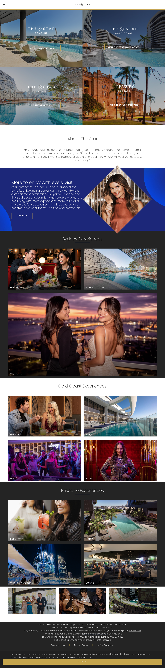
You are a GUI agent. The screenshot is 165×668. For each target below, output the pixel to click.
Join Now (22, 216)
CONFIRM (82, 661)
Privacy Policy (81, 645)
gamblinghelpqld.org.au (97, 636)
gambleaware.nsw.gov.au (94, 633)
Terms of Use (58, 645)
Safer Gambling (105, 645)
